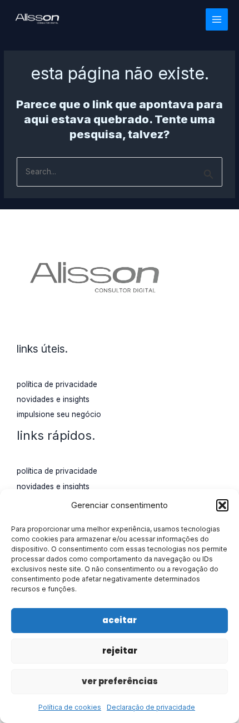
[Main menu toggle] (217, 19)
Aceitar (119, 620)
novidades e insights (53, 399)
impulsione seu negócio (59, 414)
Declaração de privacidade (151, 707)
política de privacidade (57, 384)
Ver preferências (120, 681)
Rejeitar (119, 650)
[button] (222, 505)
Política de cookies (69, 707)
